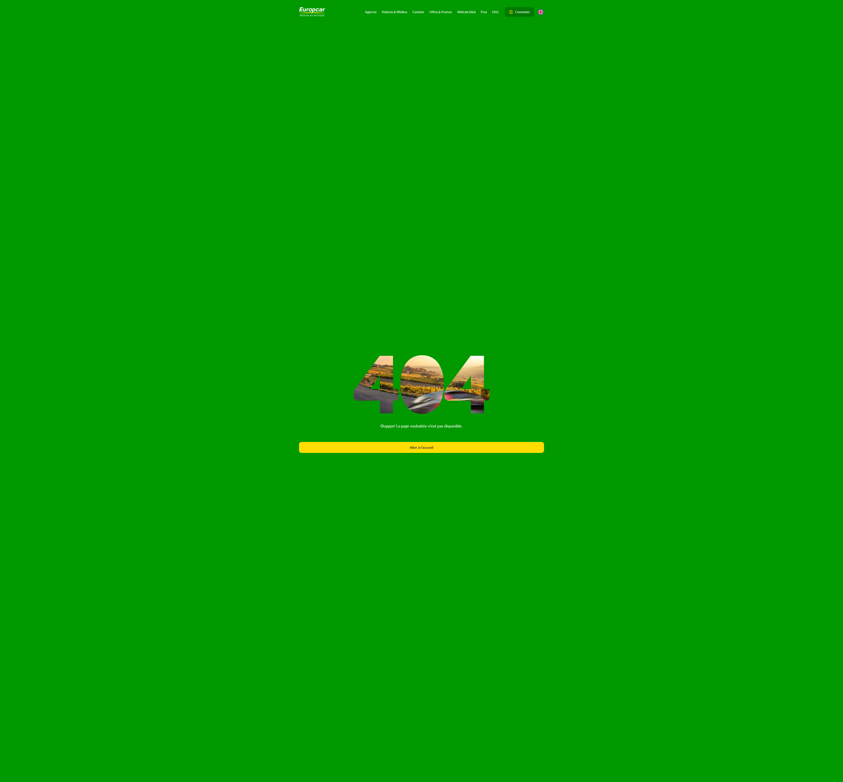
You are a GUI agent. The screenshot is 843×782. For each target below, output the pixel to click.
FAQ (495, 12)
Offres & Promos (440, 12)
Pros (484, 12)
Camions (418, 12)
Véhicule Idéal (466, 12)
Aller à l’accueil (421, 447)
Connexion (522, 12)
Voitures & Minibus (394, 12)
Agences (370, 12)
